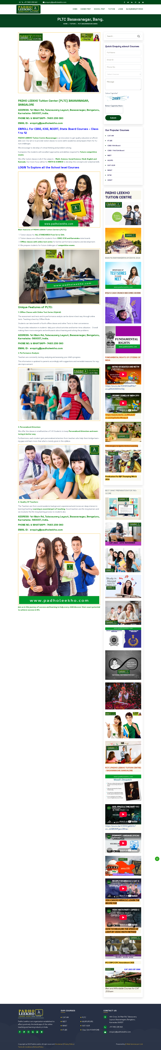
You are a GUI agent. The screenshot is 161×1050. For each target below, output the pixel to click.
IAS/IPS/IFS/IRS (87, 1021)
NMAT (109, 170)
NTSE (109, 175)
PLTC (84, 1017)
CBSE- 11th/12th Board (115, 150)
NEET (109, 155)
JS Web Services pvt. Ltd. (134, 1044)
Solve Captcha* (111, 93)
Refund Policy (38, 1047)
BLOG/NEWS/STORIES (134, 9)
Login (120, 9)
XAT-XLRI (111, 165)
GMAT (109, 180)
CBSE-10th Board (113, 146)
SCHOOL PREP (99, 9)
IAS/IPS (110, 160)
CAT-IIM (110, 136)
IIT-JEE (109, 141)
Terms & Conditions (25, 1047)
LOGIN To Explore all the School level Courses (48, 167)
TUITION (111, 9)
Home (75, 9)
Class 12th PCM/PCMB (90, 1030)
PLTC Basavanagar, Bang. (88, 24)
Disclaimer (59, 1044)
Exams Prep (86, 9)
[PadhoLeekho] (28, 9)
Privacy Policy (69, 1044)
